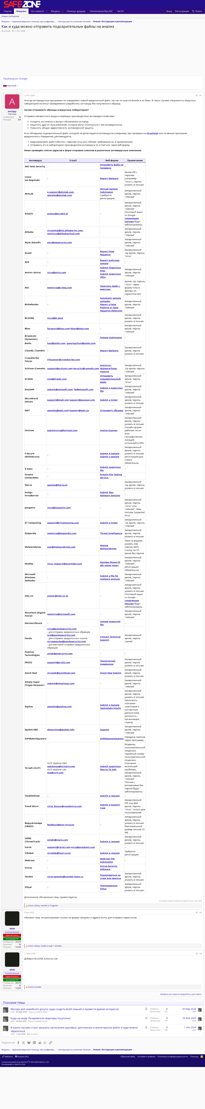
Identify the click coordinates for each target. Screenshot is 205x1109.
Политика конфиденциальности (172, 1056)
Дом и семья (32, 1034)
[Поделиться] (197, 95)
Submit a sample (109, 456)
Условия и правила (146, 1056)
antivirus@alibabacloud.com (63, 233)
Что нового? (37, 11)
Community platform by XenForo (25, 1062)
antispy (7, 31)
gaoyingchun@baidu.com (81, 343)
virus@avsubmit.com (83, 847)
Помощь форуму (76, 11)
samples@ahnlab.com (59, 195)
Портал (8, 11)
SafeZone (8, 1056)
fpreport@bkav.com (58, 328)
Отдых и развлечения (38, 1012)
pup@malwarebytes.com (61, 546)
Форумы (21, 11)
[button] (47, 11)
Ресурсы (55, 11)
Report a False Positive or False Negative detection (111, 307)
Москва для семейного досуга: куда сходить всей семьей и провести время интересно (65, 1009)
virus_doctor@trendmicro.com (64, 806)
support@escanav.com (82, 399)
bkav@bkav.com (80, 328)
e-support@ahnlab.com (60, 191)
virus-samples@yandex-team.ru (65, 876)
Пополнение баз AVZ (101, 11)
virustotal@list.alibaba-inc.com (65, 230)
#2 (201, 912)
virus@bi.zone (55, 317)
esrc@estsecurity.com (59, 242)
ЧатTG (120, 11)
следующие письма (132, 220)
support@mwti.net (58, 399)
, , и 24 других (43, 905)
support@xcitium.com (59, 368)
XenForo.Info (20, 1064)
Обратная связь (128, 1056)
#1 (201, 95)
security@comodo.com (86, 368)
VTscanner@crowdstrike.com (63, 359)
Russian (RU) (23, 1056)
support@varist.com (58, 847)
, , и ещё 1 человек (45, 946)
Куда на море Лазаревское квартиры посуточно (41, 1018)
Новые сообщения (10, 16)
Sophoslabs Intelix (110, 708)
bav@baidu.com (56, 343)
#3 (201, 953)
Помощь (194, 1056)
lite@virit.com (55, 772)
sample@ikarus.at (57, 484)
